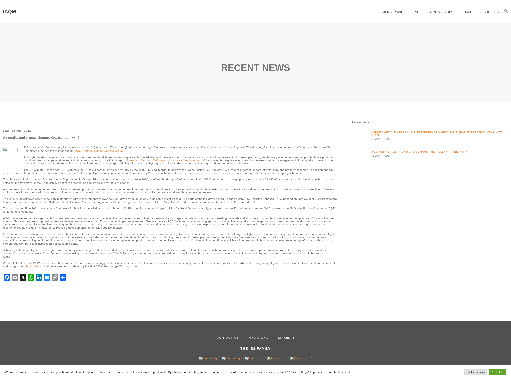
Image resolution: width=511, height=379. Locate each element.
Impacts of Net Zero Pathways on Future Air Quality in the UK (165, 160)
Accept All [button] (498, 372)
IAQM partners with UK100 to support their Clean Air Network (420, 151)
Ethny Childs (31, 266)
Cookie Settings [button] (476, 372)
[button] (506, 11)
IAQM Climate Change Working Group (98, 150)
